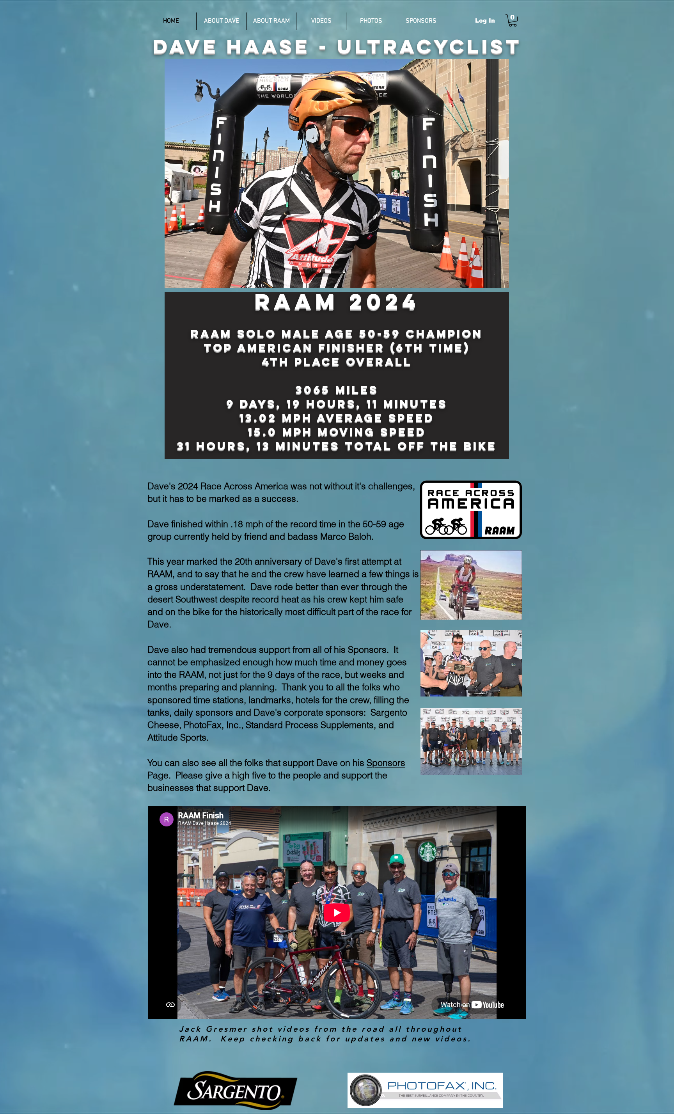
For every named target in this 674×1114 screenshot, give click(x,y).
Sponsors (386, 762)
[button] (513, 20)
